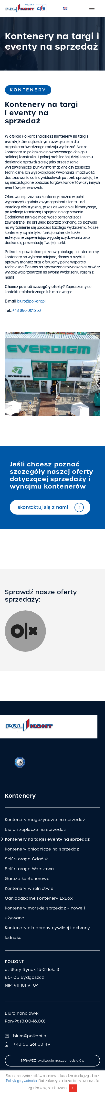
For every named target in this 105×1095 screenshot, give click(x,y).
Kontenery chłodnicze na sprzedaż (42, 849)
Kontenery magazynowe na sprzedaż (45, 819)
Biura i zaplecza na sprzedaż (35, 829)
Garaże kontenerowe (27, 878)
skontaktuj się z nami (43, 507)
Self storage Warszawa (29, 868)
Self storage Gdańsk (26, 859)
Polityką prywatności (21, 1081)
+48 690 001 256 (26, 310)
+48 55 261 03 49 (31, 1044)
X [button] (73, 1088)
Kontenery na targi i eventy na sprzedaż (47, 839)
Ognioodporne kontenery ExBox (39, 898)
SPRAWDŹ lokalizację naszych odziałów (52, 1060)
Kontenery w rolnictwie (29, 888)
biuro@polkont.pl (31, 301)
